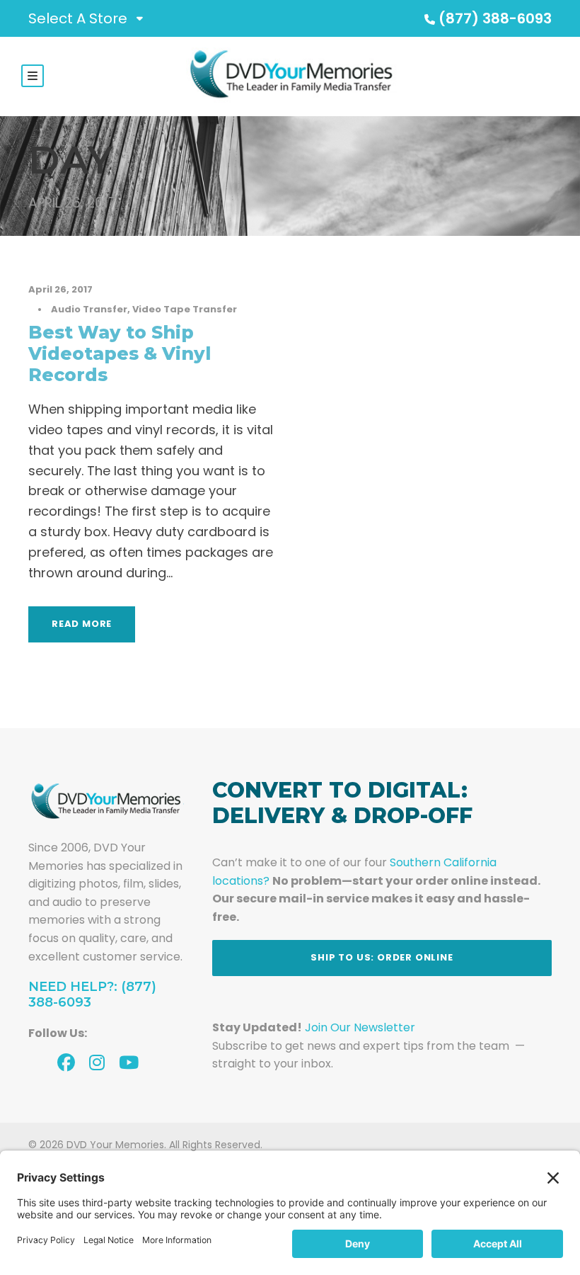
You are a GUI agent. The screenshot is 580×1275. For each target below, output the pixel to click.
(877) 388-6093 (495, 18)
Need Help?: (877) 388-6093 (92, 994)
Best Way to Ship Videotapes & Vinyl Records (119, 353)
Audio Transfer (89, 309)
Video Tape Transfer (184, 309)
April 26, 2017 (60, 289)
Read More (82, 623)
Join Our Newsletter (360, 1027)
